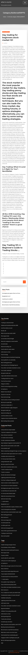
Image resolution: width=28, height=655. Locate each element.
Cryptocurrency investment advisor (9, 418)
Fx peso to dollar (5, 555)
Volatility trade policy (6, 597)
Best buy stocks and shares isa (8, 627)
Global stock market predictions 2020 (9, 325)
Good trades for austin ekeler (8, 349)
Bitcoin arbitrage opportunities (8, 640)
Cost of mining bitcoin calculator (8, 509)
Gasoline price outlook (7, 299)
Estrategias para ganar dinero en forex (11, 293)
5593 (2, 643)
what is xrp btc (6, 2)
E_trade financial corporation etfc (8, 490)
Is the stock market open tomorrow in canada (11, 453)
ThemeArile (12, 652)
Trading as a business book (7, 322)
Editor (5, 43)
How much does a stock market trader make (11, 512)
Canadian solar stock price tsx (8, 456)
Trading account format (6, 533)
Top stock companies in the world (8, 432)
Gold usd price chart (5, 352)
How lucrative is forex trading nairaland (10, 399)
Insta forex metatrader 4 (6, 405)
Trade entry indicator (6, 619)
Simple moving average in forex (8, 544)
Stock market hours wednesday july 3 (9, 635)
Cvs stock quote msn (5, 522)
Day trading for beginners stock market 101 (11, 443)
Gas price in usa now (5, 394)
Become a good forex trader (7, 464)
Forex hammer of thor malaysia (8, 547)
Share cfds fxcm (4, 568)
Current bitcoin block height (7, 338)
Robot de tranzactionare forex (8, 496)
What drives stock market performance (10, 550)
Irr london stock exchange (7, 437)
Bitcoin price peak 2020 (6, 402)
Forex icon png (4, 354)
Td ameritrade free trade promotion (9, 576)
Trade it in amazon (5, 472)
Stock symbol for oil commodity (8, 360)
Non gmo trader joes (6, 373)
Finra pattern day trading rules (8, 582)
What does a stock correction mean (9, 632)
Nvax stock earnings (5, 397)
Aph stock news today (6, 498)
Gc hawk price (4, 389)
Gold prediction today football (8, 429)
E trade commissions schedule (8, 440)
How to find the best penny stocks (8, 584)
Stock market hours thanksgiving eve (9, 365)
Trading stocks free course (7, 378)
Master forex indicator (6, 391)
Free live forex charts (6, 381)
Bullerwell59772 (6, 31)
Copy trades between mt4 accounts (9, 375)
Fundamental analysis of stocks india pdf (10, 595)
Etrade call (3, 330)
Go (24, 281)
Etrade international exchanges (8, 475)
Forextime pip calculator (6, 621)
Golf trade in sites (5, 603)
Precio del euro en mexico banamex (9, 485)
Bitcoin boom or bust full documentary (11, 304)
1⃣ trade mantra (5, 501)
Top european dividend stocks (8, 574)
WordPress (16, 651)
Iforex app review (5, 336)
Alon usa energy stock (6, 520)
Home (4, 16)
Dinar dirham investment (6, 435)
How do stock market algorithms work (9, 571)
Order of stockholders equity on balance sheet (11, 506)
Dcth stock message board (7, 528)
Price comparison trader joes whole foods (10, 592)
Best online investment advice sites (9, 467)
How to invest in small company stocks (9, 482)
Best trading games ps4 (6, 362)
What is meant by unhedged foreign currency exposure (13, 451)
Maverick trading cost (6, 346)
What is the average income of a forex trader (11, 566)
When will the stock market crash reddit (10, 445)
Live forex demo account (6, 328)
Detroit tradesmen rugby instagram (9, 407)
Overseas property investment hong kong (10, 357)
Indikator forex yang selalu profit (8, 611)
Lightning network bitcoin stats (8, 477)
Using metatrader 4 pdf (6, 461)
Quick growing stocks (6, 616)
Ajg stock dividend (5, 608)
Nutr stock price (4, 517)
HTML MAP (17, 652)
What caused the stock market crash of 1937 (11, 624)
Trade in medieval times (6, 469)
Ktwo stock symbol (5, 536)
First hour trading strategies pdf (8, 480)
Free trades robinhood (6, 370)
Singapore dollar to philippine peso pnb (10, 637)
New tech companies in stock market (9, 341)
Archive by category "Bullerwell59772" (16, 16)
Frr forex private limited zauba (8, 459)
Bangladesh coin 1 (6, 296)
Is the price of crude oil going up (8, 560)
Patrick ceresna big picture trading (9, 386)
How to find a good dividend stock (9, 530)
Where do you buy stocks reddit (8, 333)
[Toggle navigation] (25, 2)
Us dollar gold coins (5, 525)
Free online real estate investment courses (10, 367)
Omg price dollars (5, 383)
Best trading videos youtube (7, 421)
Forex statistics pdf (5, 448)
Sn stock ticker (4, 344)
